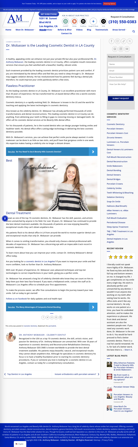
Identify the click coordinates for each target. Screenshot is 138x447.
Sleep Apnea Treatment (117, 227)
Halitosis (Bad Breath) (117, 206)
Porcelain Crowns (115, 183)
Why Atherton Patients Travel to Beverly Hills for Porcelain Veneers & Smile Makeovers (124, 366)
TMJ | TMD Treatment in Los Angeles (120, 233)
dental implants (52, 429)
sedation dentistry (118, 429)
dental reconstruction (36, 429)
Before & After (65, 29)
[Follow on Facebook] (111, 41)
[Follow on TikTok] (123, 41)
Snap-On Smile (113, 201)
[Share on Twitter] (47, 317)
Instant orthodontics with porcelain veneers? (76, 374)
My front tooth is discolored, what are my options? (123, 377)
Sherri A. (129, 349)
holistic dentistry (103, 429)
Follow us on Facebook (16, 298)
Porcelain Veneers (115, 128)
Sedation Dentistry (115, 197)
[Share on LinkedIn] (60, 317)
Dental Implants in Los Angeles (117, 240)
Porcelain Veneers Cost (117, 133)
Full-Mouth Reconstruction (119, 157)
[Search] (133, 31)
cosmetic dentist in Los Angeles (40, 261)
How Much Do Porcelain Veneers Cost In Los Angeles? (123, 408)
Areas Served (118, 29)
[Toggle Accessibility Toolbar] (5, 218)
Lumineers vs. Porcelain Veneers (118, 143)
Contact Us (66, 33)
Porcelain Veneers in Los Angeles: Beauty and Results (123, 396)
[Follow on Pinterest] (115, 49)
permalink (52, 326)
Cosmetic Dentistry (13, 42)
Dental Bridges (113, 179)
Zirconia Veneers (114, 137)
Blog (89, 29)
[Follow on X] (130, 41)
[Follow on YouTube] (127, 49)
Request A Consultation (122, 16)
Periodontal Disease (116, 222)
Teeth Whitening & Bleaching (120, 192)
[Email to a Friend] (52, 317)
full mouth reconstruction (84, 429)
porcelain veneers (19, 429)
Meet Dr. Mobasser (25, 29)
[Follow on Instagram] (117, 41)
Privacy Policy (107, 440)
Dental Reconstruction (117, 161)
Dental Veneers (114, 174)
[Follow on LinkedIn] (121, 49)
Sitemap (96, 440)
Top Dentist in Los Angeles (19, 374)
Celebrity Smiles (114, 188)
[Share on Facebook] (43, 317)
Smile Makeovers (114, 166)
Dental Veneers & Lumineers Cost (120, 151)
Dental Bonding (114, 170)
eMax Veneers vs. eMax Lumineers (117, 212)
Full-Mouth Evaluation (117, 218)
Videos (79, 29)
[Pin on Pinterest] (56, 317)
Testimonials (101, 29)
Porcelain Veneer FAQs (124, 387)
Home (8, 29)
